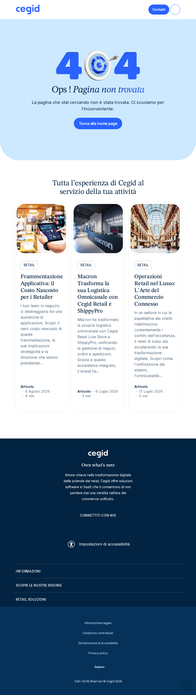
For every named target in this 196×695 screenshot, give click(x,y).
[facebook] (121, 526)
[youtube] (86, 526)
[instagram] (98, 526)
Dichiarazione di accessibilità (98, 643)
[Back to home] (28, 9)
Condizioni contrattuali (98, 633)
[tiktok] (109, 526)
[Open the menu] (175, 10)
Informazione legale (98, 623)
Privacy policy (98, 653)
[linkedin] (75, 526)
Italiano (99, 667)
